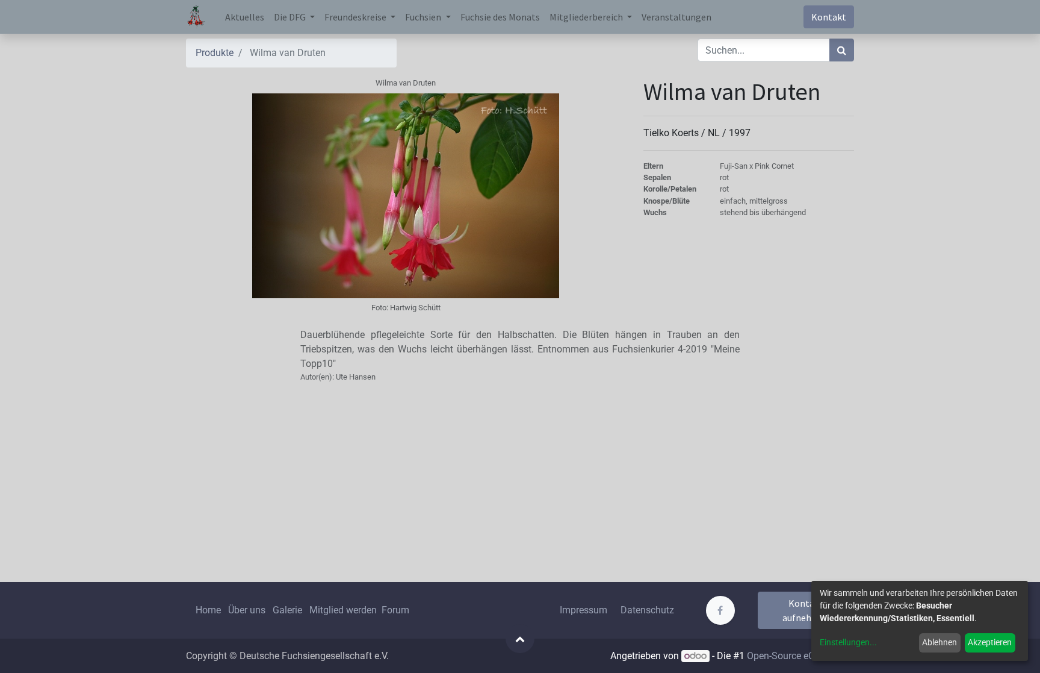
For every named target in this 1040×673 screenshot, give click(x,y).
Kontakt (828, 17)
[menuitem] (244, 17)
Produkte (215, 52)
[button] (520, 638)
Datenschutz (647, 610)
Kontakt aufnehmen (806, 610)
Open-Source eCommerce (800, 656)
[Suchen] (841, 50)
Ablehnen (939, 642)
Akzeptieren (990, 642)
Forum (395, 610)
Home (208, 610)
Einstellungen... (848, 642)
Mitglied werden (344, 610)
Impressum (583, 610)
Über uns (246, 610)
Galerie (287, 610)
